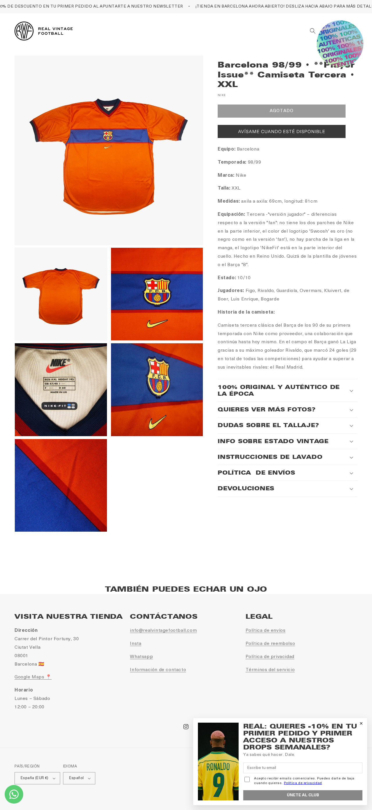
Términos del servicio (270, 670)
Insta (135, 643)
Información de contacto (158, 670)
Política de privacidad (270, 657)
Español (76, 778)
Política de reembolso (270, 643)
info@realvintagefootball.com (163, 630)
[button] (312, 30)
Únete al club (303, 795)
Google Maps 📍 (33, 677)
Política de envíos (266, 630)
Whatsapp (141, 657)
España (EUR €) (35, 778)
